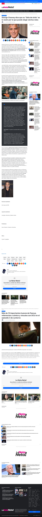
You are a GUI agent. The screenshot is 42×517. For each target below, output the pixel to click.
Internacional (36, 495)
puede (9, 260)
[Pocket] (19, 40)
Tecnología (30, 503)
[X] (6, 40)
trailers (20, 260)
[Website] (7, 273)
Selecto (33, 502)
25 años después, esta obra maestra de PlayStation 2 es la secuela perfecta (15, 3)
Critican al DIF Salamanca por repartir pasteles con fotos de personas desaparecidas (37, 64)
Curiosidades (33, 491)
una (32, 506)
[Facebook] (4, 40)
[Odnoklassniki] (17, 40)
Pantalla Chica (37, 498)
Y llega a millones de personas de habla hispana (35, 26)
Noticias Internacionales (31, 498)
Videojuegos (35, 506)
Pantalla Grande (30, 499)
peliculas (37, 499)
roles (16, 260)
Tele (32, 503)
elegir (21, 257)
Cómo (36, 491)
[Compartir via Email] (25, 40)
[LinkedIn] (7, 40)
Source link (4, 253)
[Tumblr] (9, 40)
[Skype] (21, 40)
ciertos (5, 257)
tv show (30, 506)
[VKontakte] (15, 40)
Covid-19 (30, 491)
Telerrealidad (36, 503)
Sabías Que (30, 502)
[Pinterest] (11, 40)
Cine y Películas (4, 15)
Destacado (33, 492)
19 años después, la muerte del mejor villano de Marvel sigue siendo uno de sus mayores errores (37, 51)
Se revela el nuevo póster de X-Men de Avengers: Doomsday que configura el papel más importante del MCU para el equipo (5, 302)
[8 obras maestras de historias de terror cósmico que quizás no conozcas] (25, 495)
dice (17, 257)
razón (13, 260)
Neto (8, 269)
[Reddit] (13, 40)
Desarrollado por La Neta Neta (24, 515)
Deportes (30, 492)
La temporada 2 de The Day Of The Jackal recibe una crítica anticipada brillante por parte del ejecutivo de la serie (37, 57)
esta (36, 492)
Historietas (33, 495)
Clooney (13, 257)
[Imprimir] (16, 265)
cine (9, 257)
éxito (24, 257)
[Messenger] (23, 40)
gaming (29, 495)
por (39, 499)
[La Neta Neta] (8, 7)
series (36, 502)
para (34, 499)
